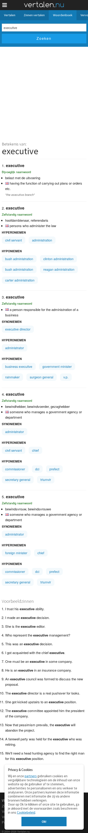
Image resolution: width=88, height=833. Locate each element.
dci (37, 469)
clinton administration (58, 259)
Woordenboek (62, 15)
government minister (57, 366)
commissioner (15, 469)
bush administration (19, 259)
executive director (17, 329)
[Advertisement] (44, 93)
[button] (4, 5)
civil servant (13, 240)
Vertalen (9, 15)
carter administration (20, 280)
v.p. (65, 377)
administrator (14, 348)
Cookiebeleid (26, 812)
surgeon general (41, 377)
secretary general (17, 479)
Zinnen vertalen (34, 15)
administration (42, 240)
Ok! (44, 822)
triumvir (45, 479)
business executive (18, 366)
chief (35, 450)
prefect (54, 469)
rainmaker (12, 377)
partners (31, 776)
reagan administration (58, 269)
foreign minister (16, 553)
